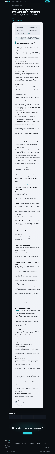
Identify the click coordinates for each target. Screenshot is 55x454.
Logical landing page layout (32, 27)
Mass (7, 1)
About (25, 1)
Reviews (38, 444)
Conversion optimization (20, 31)
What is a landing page (19, 27)
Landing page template (32, 31)
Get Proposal (47, 1)
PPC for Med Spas (32, 444)
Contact (45, 443)
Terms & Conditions (46, 447)
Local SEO (23, 444)
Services (17, 1)
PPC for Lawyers (32, 443)
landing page (26, 74)
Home (13, 5)
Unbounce (18, 310)
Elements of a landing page (32, 28)
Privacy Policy (46, 446)
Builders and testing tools (20, 33)
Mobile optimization (19, 30)
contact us (29, 336)
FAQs (29, 33)
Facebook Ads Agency (17, 446)
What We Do (13, 1)
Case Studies (38, 443)
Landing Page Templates (39, 446)
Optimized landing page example (21, 28)
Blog (14, 5)
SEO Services (24, 443)
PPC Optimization (24, 446)
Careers (45, 444)
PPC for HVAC (31, 446)
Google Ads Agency (17, 444)
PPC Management (17, 443)
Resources (21, 1)
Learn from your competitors (32, 30)
